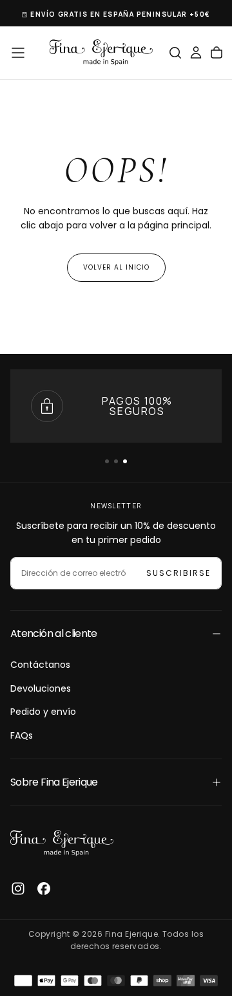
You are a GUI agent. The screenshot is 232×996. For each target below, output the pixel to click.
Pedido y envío (43, 711)
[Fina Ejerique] (61, 843)
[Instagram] (18, 888)
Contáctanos (40, 664)
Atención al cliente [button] (53, 633)
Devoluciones (40, 688)
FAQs (21, 735)
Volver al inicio (116, 267)
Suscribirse (178, 572)
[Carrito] (216, 52)
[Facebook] (44, 888)
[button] (18, 52)
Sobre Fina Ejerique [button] (54, 782)
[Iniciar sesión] (196, 52)
